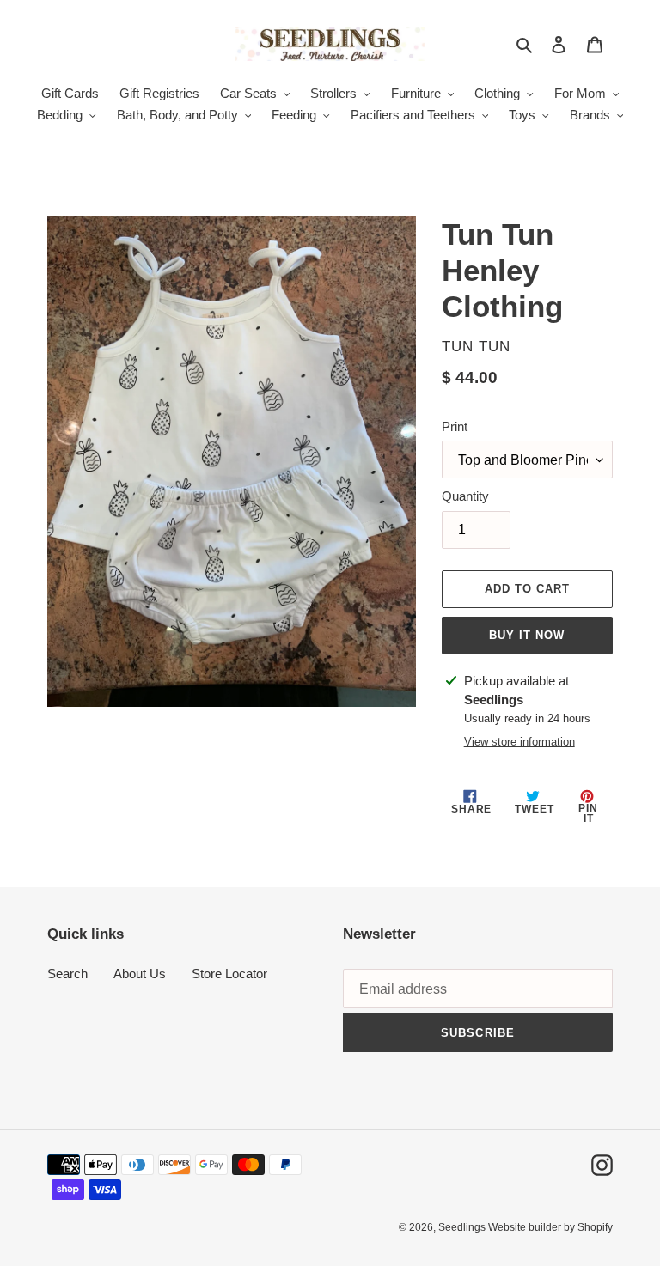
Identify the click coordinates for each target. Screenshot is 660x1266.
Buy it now (527, 635)
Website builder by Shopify (550, 1227)
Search (67, 973)
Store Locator (229, 973)
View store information (519, 741)
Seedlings (463, 1227)
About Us (139, 973)
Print (455, 426)
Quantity (465, 496)
